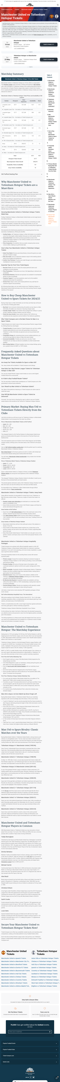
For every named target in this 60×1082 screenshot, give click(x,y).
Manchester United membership (17, 456)
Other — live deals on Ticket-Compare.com (14, 152)
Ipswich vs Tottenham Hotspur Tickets (43, 967)
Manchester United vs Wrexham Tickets (14, 983)
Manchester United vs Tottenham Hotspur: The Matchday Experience (51, 184)
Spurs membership (16, 489)
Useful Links (6, 1062)
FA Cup (6, 790)
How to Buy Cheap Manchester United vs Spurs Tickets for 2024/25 (52, 135)
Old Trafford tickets (16, 512)
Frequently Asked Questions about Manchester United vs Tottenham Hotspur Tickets (52, 152)
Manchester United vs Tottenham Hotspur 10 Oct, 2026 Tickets (21, 79)
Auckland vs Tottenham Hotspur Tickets (44, 974)
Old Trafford (37, 84)
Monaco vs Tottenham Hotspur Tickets (44, 977)
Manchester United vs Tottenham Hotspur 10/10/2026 (51, 92)
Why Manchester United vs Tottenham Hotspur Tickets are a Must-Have (52, 120)
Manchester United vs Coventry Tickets (14, 980)
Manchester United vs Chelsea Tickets (13, 977)
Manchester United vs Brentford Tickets (14, 964)
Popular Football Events (9, 1043)
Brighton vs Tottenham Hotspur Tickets (44, 986)
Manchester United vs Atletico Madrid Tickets (16, 986)
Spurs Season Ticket (11, 515)
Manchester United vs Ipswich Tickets (13, 958)
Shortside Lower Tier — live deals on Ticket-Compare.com (18, 125)
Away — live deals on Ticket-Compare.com (14, 146)
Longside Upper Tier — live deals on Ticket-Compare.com (18, 117)
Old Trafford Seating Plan (9, 174)
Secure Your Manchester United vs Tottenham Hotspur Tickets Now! (52, 219)
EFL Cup (29, 856)
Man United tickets (6, 452)
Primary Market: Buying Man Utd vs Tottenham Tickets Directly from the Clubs (52, 167)
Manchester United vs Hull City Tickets (13, 974)
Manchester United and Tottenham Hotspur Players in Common (52, 208)
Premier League (8, 84)
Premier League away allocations (12, 501)
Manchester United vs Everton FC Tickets (14, 967)
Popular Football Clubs (9, 1049)
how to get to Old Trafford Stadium (17, 666)
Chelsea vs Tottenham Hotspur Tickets (44, 961)
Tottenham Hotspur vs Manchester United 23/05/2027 (51, 103)
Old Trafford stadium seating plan (14, 447)
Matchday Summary (51, 110)
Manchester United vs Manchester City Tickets (16, 961)
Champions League (6, 862)
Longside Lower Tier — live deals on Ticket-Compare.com (18, 109)
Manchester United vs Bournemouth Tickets (15, 971)
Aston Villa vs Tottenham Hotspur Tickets (45, 958)
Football (17, 9)
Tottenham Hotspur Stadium (16, 576)
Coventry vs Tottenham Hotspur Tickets (44, 971)
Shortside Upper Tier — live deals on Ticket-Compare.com (18, 133)
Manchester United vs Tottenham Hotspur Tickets (52, 83)
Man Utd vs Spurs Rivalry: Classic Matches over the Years (52, 198)
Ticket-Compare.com (6, 9)
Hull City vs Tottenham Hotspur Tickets (44, 964)
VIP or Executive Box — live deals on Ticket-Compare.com (18, 140)
